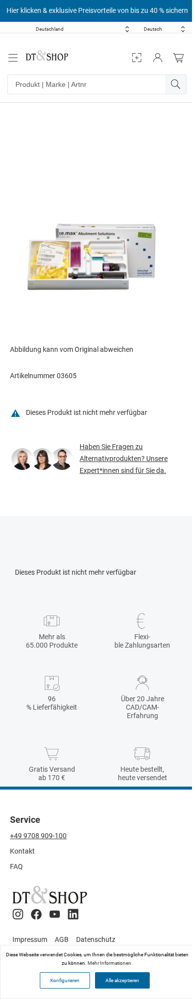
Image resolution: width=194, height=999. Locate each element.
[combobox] (82, 29)
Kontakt (22, 851)
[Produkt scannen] (136, 58)
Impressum (29, 939)
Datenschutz (95, 939)
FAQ (16, 866)
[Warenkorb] (181, 58)
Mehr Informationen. (110, 963)
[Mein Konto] (157, 58)
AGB (62, 939)
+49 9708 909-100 (38, 836)
